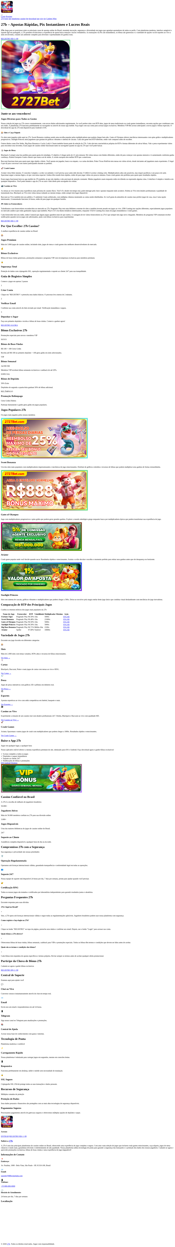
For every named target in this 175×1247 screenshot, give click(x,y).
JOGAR (66, 617)
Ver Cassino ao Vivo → (10, 720)
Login (3, 16)
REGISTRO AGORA (9, 325)
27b (2, 19)
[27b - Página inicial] (7, 12)
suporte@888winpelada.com (11, 1176)
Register (9, 16)
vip (44, 19)
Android (7, 763)
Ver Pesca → (6, 689)
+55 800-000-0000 (8, 1186)
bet (27, 19)
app (38, 19)
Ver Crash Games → (9, 736)
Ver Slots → (5, 658)
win (41, 19)
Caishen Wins (51, 19)
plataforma (16, 19)
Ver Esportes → (7, 704)
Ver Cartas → (6, 673)
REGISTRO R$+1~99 (9, 39)
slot (10, 19)
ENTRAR (5, 1136)
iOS (2, 763)
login (6, 19)
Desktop (14, 763)
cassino (23, 19)
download (32, 19)
